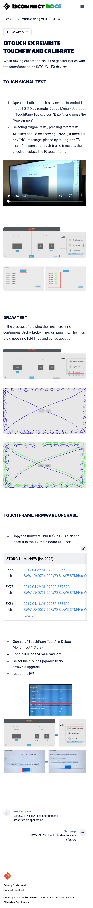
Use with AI (17, 32)
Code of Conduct (13, 890)
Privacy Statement (14, 885)
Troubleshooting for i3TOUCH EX (40, 19)
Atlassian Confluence (16, 902)
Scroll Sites (65, 897)
